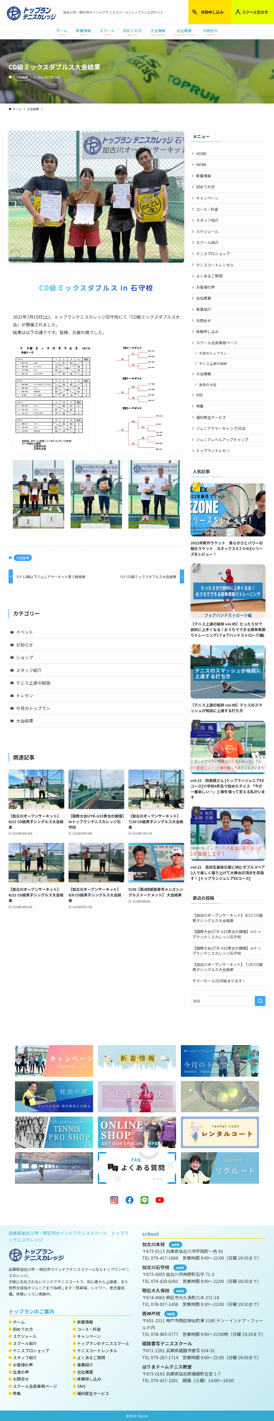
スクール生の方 (255, 12)
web (176, 1244)
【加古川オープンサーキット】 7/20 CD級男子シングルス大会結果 (227, 967)
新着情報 (203, 175)
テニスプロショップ (213, 253)
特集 (200, 406)
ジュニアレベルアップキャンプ (222, 439)
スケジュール (207, 231)
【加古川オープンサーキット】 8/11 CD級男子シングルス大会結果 (227, 917)
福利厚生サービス (211, 417)
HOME (201, 153)
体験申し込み (212, 12)
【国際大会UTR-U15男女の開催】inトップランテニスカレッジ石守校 (226, 934)
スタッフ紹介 (29, 670)
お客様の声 (205, 287)
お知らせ (24, 644)
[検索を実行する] (260, 1001)
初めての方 (205, 186)
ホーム (19, 1322)
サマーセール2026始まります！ (219, 980)
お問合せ (203, 320)
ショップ (24, 657)
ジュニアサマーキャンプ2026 (221, 428)
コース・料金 (207, 209)
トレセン (24, 695)
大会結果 (22, 77)
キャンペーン (207, 198)
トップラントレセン (213, 450)
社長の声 (21, 1372)
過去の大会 (207, 384)
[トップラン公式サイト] (31, 13)
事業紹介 (203, 309)
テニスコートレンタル (215, 265)
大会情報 (203, 373)
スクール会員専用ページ (216, 342)
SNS (199, 395)
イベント (24, 632)
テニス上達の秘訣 (33, 682)
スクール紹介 (207, 242)
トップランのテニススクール (103, 1343)
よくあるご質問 (209, 275)
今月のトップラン (33, 708)
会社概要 (203, 298)
